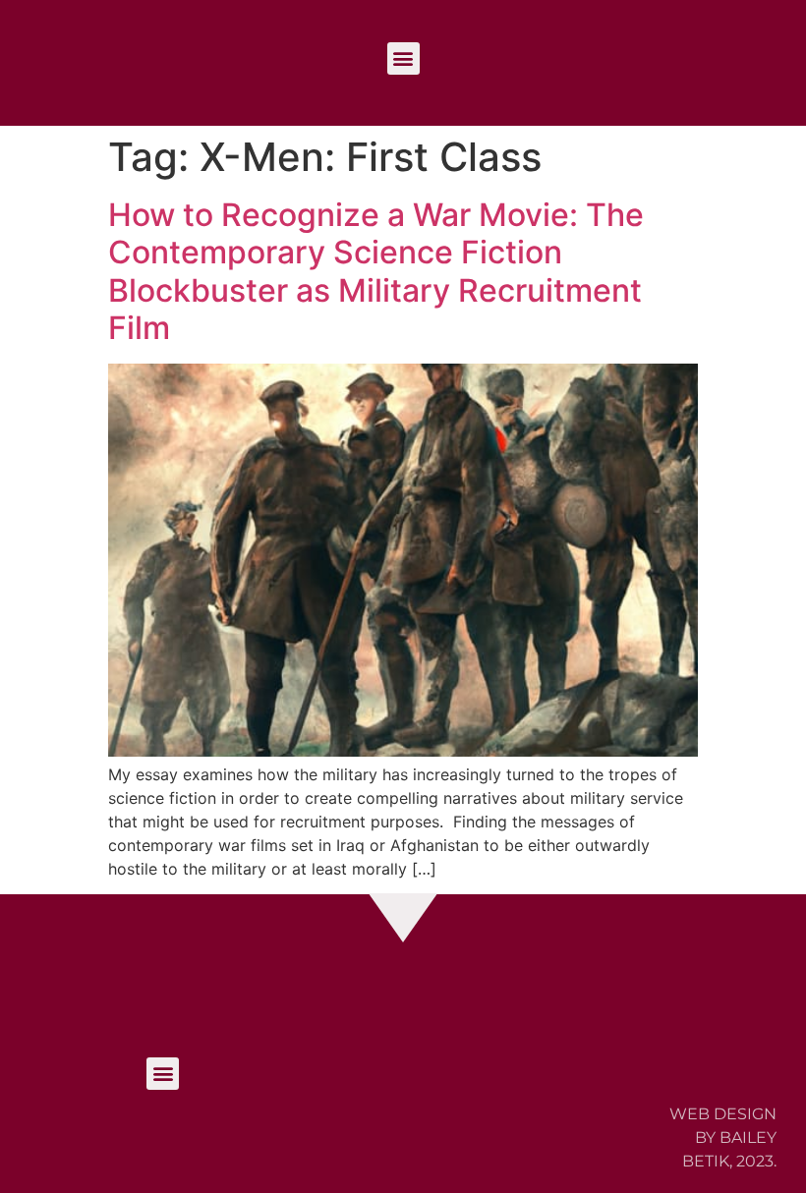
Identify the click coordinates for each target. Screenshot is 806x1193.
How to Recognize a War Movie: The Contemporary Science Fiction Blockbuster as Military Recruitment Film (376, 271)
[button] (403, 58)
